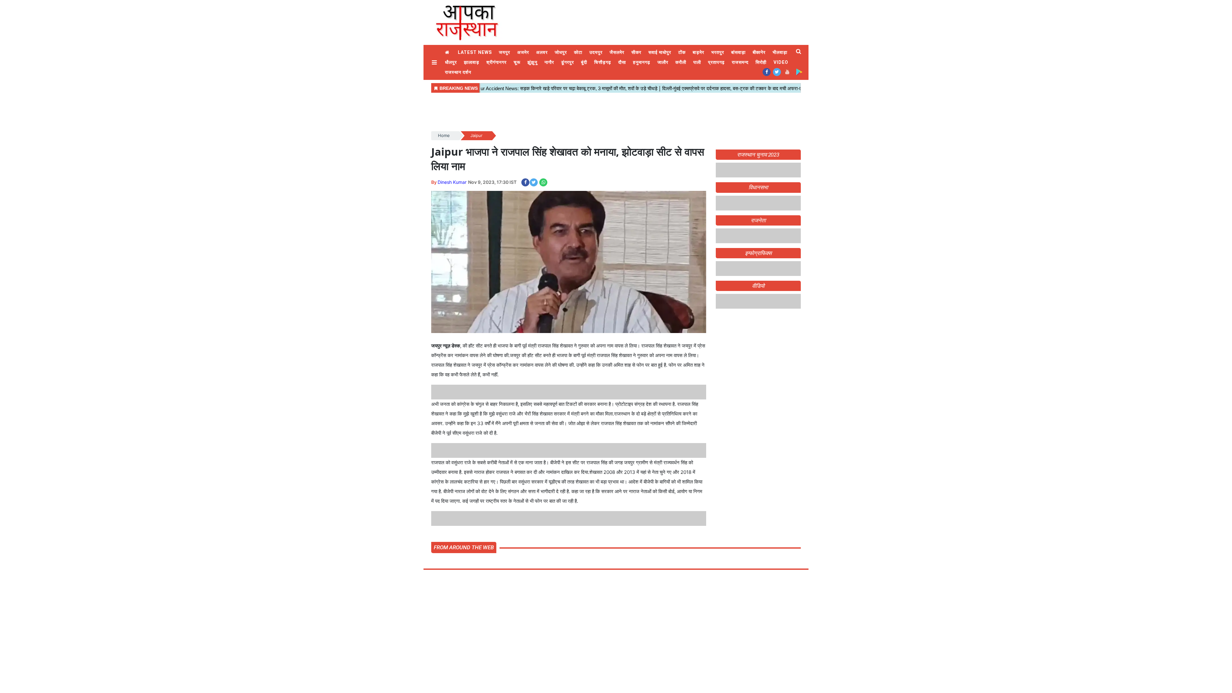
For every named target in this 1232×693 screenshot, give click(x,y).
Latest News (475, 52)
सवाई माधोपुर (659, 52)
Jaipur (476, 135)
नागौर (549, 62)
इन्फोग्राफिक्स (758, 253)
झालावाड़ (471, 62)
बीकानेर (759, 52)
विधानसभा (758, 187)
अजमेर (523, 52)
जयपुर (504, 52)
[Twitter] (777, 72)
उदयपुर (596, 52)
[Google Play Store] (799, 72)
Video (781, 62)
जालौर (662, 62)
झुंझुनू (532, 62)
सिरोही (761, 62)
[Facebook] (767, 72)
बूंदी (584, 62)
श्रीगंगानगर (496, 62)
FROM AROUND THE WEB (464, 547)
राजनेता (758, 220)
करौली (680, 62)
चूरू (517, 62)
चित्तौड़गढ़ (602, 62)
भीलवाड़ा (780, 52)
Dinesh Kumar (452, 182)
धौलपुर (451, 62)
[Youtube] (787, 72)
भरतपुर (717, 52)
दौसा (622, 62)
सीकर (636, 52)
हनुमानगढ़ (641, 62)
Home (447, 52)
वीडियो (758, 286)
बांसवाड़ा (738, 52)
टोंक (682, 52)
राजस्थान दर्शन (458, 72)
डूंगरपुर (567, 62)
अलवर (542, 52)
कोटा (578, 52)
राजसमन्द (740, 62)
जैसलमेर (617, 52)
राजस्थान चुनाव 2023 (758, 154)
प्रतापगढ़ (716, 62)
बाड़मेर (698, 52)
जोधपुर (561, 52)
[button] (435, 62)
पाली (697, 62)
